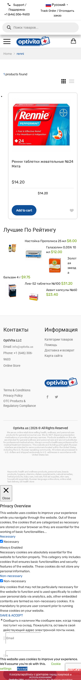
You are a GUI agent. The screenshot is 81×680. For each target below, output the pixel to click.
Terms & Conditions (16, 390)
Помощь (51, 345)
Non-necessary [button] (11, 576)
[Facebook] (47, 397)
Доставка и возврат (59, 350)
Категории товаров (59, 339)
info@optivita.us (22, 346)
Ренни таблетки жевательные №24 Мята (42, 163)
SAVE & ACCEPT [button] (11, 615)
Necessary (11, 542)
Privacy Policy (13, 395)
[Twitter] (56, 397)
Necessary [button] (8, 536)
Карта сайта (54, 355)
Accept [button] (22, 669)
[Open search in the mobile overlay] (40, 27)
